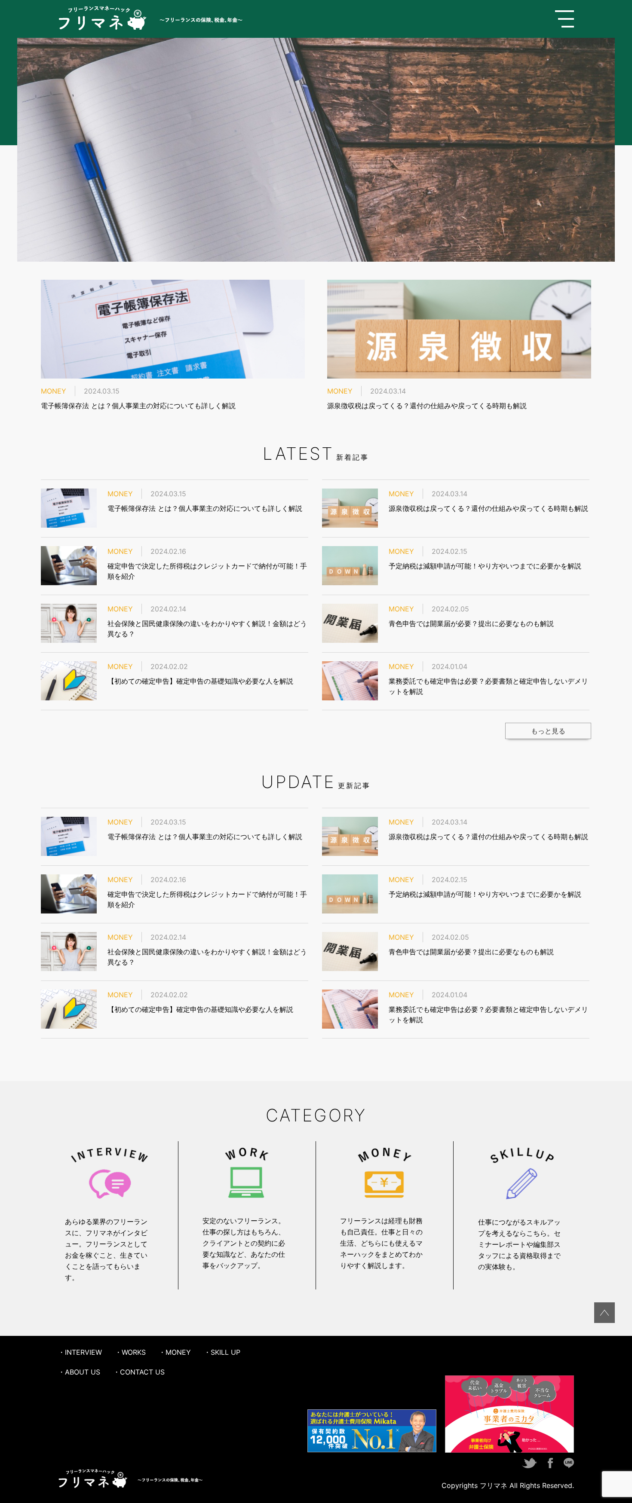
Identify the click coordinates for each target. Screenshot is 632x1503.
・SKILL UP (222, 1352)
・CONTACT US (139, 1372)
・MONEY (175, 1352)
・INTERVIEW (80, 1352)
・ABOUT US (79, 1372)
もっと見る (548, 731)
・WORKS (130, 1352)
